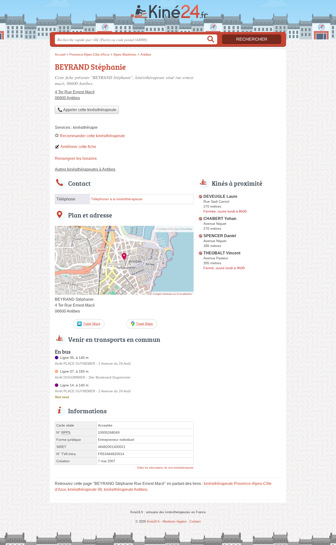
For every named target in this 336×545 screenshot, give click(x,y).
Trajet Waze (91, 324)
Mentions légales (175, 521)
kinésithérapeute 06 (85, 489)
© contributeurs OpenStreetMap (174, 229)
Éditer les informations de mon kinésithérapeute (165, 467)
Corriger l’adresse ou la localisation (172, 294)
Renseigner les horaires (76, 158)
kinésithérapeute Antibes (125, 489)
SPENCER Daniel (219, 236)
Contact (195, 521)
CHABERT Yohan (219, 218)
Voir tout (62, 397)
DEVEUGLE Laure (220, 196)
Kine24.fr (168, 17)
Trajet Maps (144, 324)
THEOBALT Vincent (221, 253)
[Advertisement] (240, 95)
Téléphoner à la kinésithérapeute (116, 199)
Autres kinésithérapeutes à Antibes (85, 169)
